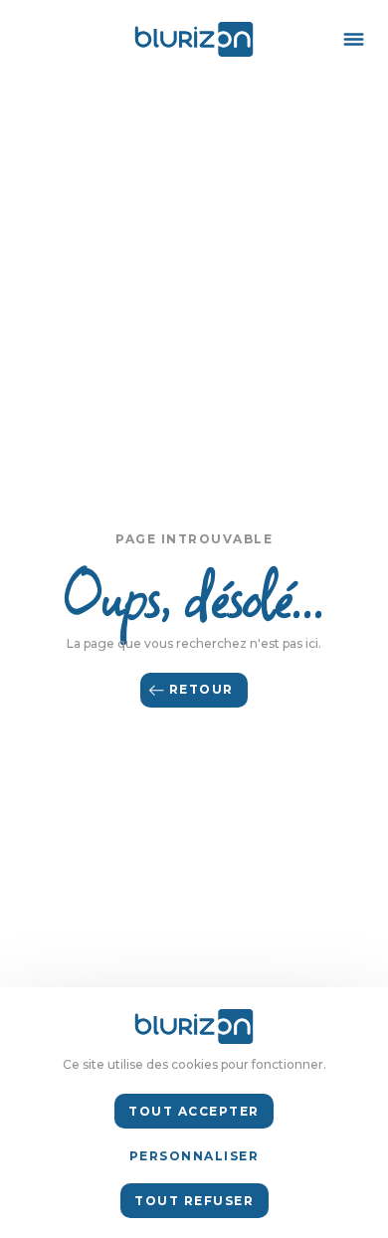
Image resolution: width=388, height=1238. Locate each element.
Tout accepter (194, 1111)
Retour (201, 689)
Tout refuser (194, 1200)
